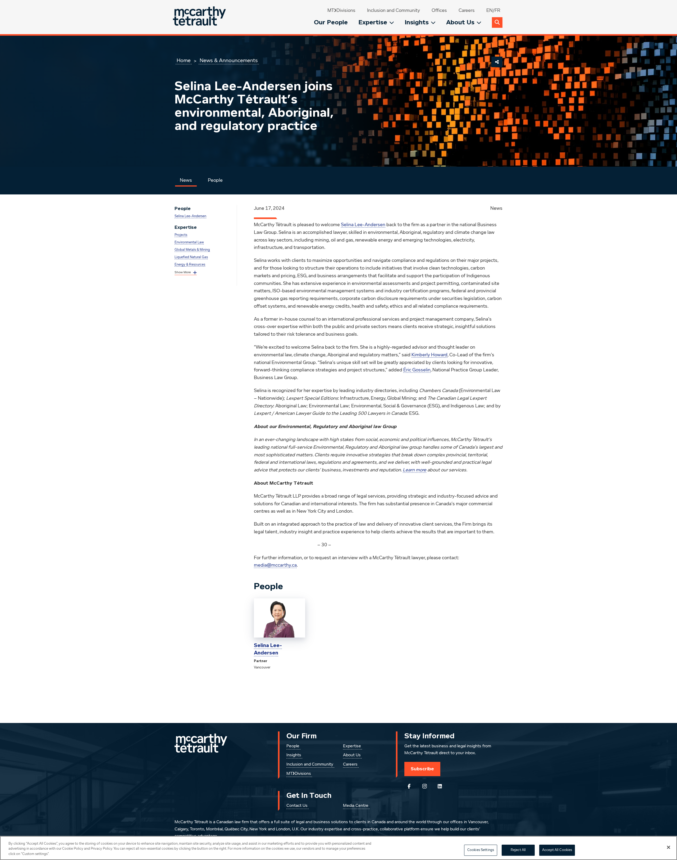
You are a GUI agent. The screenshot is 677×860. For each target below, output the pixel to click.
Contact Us (297, 806)
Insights (417, 22)
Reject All (518, 850)
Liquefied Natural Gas (191, 257)
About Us (460, 22)
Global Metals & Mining (192, 250)
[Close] (668, 847)
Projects (181, 235)
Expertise (372, 22)
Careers (467, 10)
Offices (439, 10)
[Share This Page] (496, 62)
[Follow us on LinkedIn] (440, 786)
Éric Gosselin (417, 370)
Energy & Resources (190, 264)
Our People (331, 22)
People (215, 180)
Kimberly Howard (429, 355)
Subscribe (422, 769)
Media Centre (355, 806)
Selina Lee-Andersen (190, 216)
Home (184, 60)
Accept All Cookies (557, 850)
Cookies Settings (480, 850)
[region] (338, 848)
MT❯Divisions (341, 10)
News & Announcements (229, 60)
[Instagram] (424, 786)
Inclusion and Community (393, 10)
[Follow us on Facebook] (409, 786)
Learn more (414, 470)
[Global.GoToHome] (200, 17)
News (186, 180)
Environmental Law (189, 242)
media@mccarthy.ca (275, 565)
